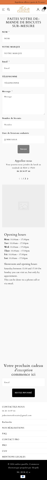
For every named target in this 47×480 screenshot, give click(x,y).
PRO (4, 445)
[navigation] (19, 179)
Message (7, 91)
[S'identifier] (38, 9)
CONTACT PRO (10, 439)
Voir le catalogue (3, 9)
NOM (6, 32)
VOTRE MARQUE (11, 47)
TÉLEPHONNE (9, 76)
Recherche (7, 422)
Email (6, 61)
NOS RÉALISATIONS (13, 427)
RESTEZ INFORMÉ (23, 392)
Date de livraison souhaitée (15, 133)
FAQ (4, 433)
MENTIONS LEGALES (13, 456)
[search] (8, 9)
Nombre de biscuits (11, 118)
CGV (4, 451)
